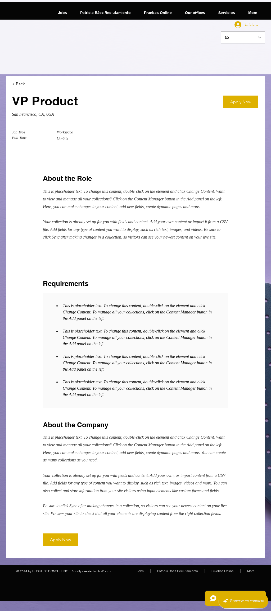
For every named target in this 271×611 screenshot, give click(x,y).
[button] (240, 102)
